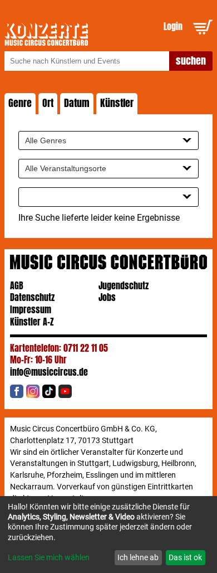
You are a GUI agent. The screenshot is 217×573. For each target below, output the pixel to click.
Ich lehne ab (138, 557)
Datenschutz (32, 297)
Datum (77, 103)
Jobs (107, 297)
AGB (16, 285)
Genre (20, 103)
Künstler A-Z (32, 321)
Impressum (30, 309)
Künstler (117, 103)
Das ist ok (185, 557)
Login (173, 26)
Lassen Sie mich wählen (49, 557)
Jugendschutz (123, 285)
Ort (47, 103)
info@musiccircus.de (49, 372)
